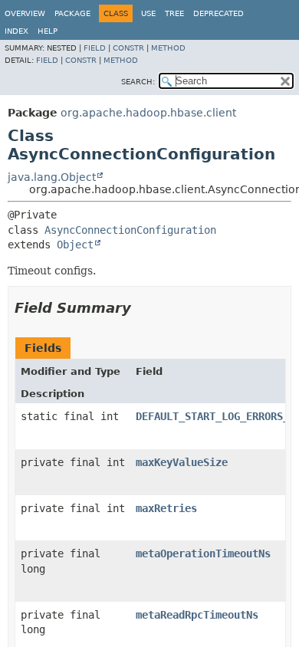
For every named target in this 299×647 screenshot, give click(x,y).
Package (72, 13)
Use (148, 13)
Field (95, 48)
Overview (25, 13)
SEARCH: (138, 81)
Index (16, 31)
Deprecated (218, 13)
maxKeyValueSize (182, 462)
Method (168, 48)
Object (75, 244)
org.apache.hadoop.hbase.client (148, 113)
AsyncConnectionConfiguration (130, 230)
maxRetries (166, 508)
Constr (128, 48)
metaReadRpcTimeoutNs (197, 615)
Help (48, 31)
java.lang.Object (52, 177)
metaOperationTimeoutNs (203, 553)
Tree (174, 13)
